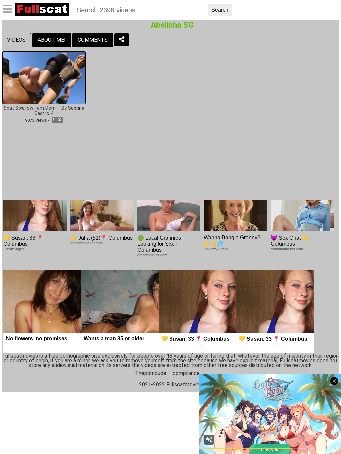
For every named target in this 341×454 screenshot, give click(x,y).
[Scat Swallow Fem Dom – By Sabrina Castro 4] (44, 77)
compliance (186, 373)
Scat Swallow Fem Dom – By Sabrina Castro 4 (44, 111)
